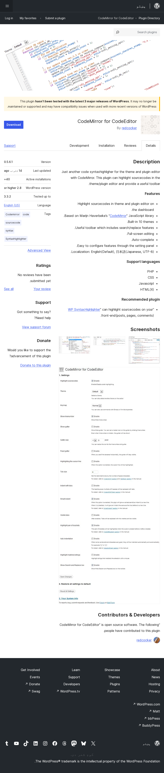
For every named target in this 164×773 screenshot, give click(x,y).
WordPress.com (146, 704)
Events (35, 677)
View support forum (36, 327)
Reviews (130, 146)
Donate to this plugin (35, 365)
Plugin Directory (149, 18)
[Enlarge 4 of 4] (155, 372)
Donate (32, 684)
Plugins (115, 684)
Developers (71, 684)
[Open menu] (6, 6)
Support (10, 146)
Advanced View (39, 250)
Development (79, 146)
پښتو (147, 744)
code (26, 214)
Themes (114, 677)
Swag (34, 691)
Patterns (113, 691)
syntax (9, 230)
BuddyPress (149, 725)
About (155, 670)
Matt (154, 711)
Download (14, 124)
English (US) (12, 205)
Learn (76, 670)
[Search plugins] (118, 32)
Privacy (154, 691)
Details (151, 146)
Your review (42, 289)
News (156, 677)
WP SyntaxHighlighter (84, 309)
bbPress (152, 718)
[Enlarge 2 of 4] (120, 342)
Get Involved (30, 670)
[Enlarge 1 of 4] (155, 342)
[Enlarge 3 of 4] (85, 342)
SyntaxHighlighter (16, 238)
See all (9, 289)
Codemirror (13, 214)
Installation (107, 146)
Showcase (112, 670)
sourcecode (13, 222)
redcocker (129, 128)
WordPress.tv (68, 691)
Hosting (154, 684)
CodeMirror (118, 216)
